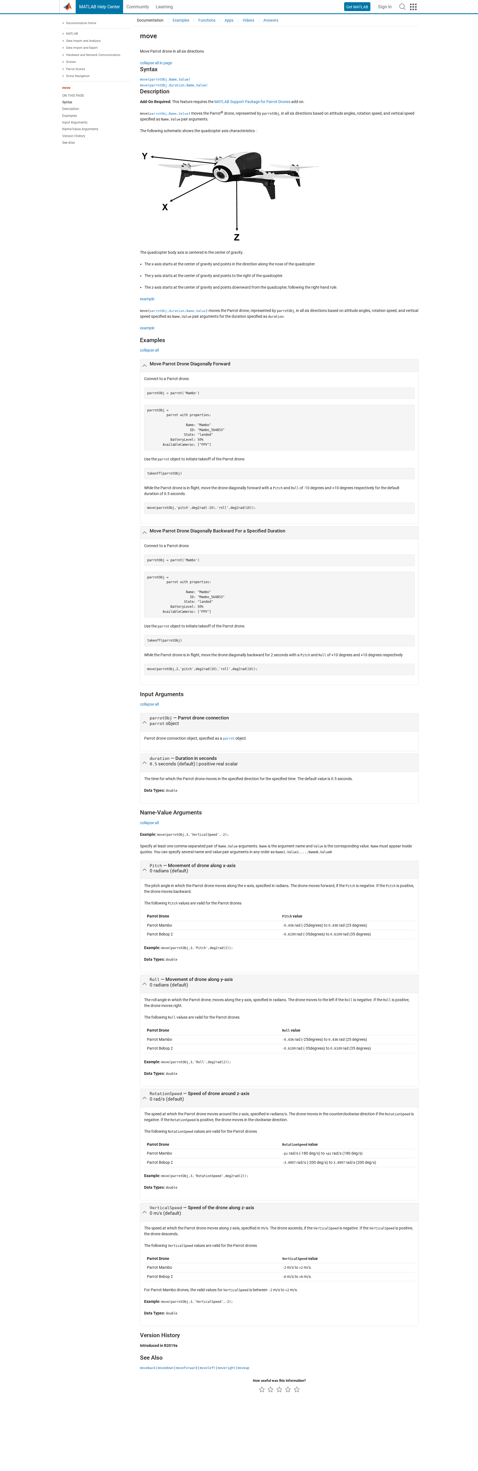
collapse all (149, 350)
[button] (402, 6)
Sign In (385, 6)
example (147, 299)
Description (70, 109)
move (66, 88)
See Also (68, 143)
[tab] (279, 365)
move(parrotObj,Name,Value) (165, 79)
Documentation (150, 20)
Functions (206, 20)
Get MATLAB (357, 7)
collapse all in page (156, 63)
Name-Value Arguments (80, 129)
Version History (73, 136)
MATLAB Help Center (99, 6)
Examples (69, 116)
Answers (270, 20)
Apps (229, 20)
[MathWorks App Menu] (413, 7)
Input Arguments (74, 123)
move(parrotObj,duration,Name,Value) (174, 85)
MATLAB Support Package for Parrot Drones (252, 101)
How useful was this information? (279, 1380)
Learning (164, 6)
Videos (248, 20)
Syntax (67, 102)
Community (137, 6)
